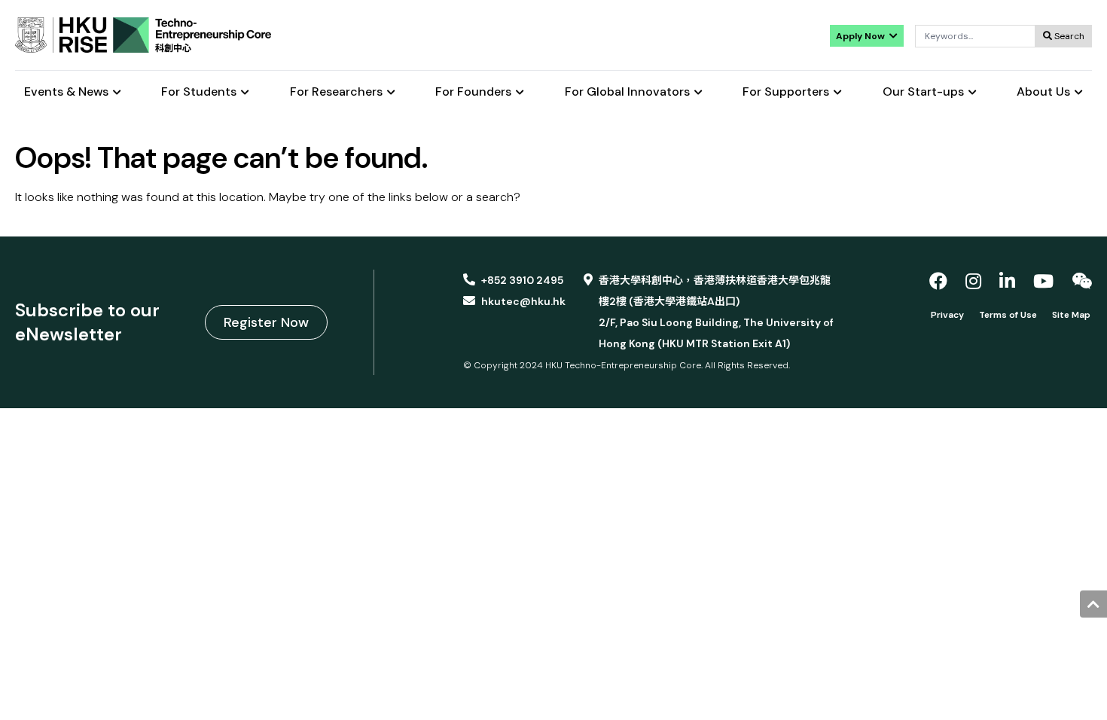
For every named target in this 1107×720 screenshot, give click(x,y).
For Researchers (336, 92)
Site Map (1071, 315)
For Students (198, 92)
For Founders (473, 92)
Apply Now (861, 36)
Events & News (66, 92)
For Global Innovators (627, 92)
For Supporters (786, 92)
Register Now (266, 322)
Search (1068, 36)
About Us (1043, 92)
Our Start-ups (923, 92)
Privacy (947, 315)
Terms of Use (1008, 315)
